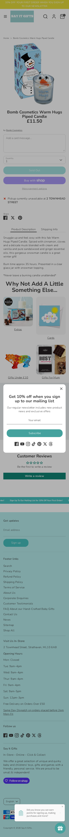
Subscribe (35, 433)
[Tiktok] (34, 444)
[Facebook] (17, 444)
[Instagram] (28, 444)
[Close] (61, 388)
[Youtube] (22, 444)
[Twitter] (45, 444)
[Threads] (51, 444)
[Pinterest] (39, 444)
